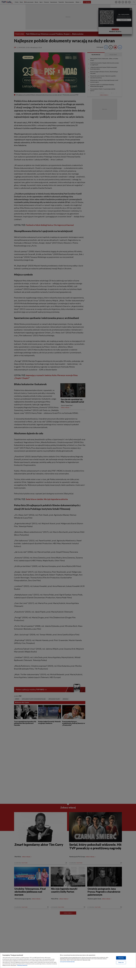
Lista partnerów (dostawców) (67, 961)
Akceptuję (121, 957)
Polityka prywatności (22, 965)
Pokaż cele (121, 962)
